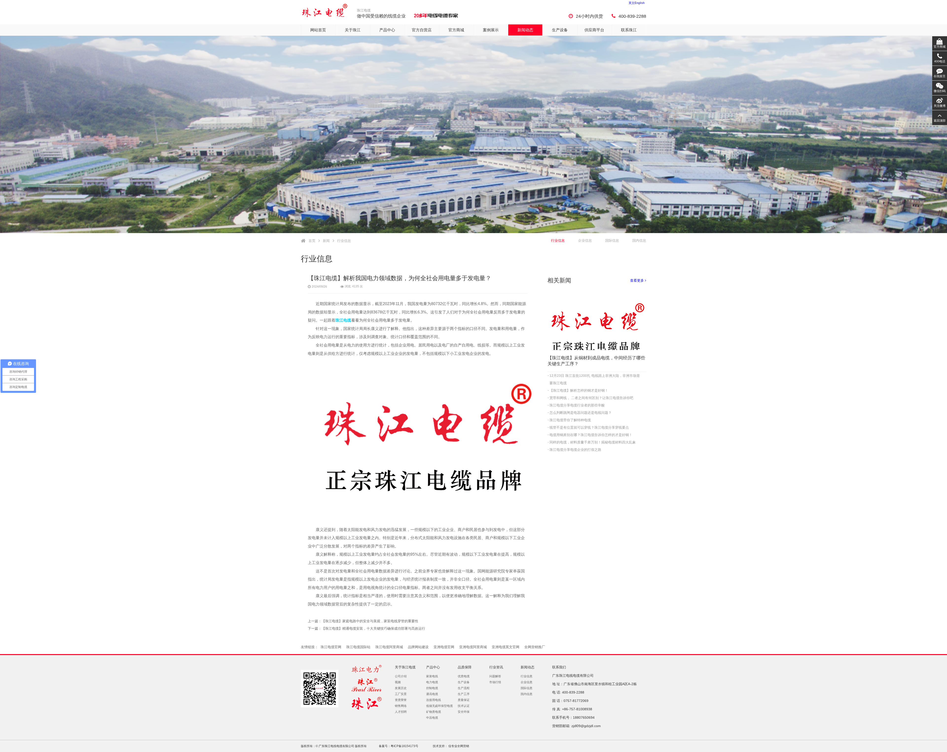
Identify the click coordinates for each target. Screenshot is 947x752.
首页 (312, 241)
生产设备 (560, 30)
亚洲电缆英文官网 (505, 647)
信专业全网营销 (458, 746)
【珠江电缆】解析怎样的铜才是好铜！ (578, 390)
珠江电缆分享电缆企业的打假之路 (575, 450)
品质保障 (465, 667)
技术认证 (464, 706)
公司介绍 (401, 676)
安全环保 (464, 712)
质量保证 (464, 700)
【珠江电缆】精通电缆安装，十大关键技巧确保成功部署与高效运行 (373, 628)
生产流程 (464, 688)
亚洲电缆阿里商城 (473, 647)
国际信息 (612, 240)
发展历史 (401, 688)
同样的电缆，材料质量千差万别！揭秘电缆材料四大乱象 (592, 442)
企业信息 (585, 240)
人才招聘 (401, 712)
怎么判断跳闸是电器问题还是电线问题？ (580, 413)
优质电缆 (464, 676)
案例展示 (491, 30)
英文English (637, 3)
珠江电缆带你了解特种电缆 (570, 420)
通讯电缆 (432, 694)
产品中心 (387, 30)
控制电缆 (432, 688)
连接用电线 (433, 700)
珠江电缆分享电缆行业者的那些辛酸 (577, 405)
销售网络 (401, 706)
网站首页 (318, 30)
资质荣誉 (401, 700)
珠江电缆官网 (331, 647)
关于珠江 (353, 30)
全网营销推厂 (534, 647)
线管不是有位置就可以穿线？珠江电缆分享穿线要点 (589, 427)
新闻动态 (525, 30)
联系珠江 (629, 30)
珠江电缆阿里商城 (389, 647)
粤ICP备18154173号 (404, 746)
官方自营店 (422, 30)
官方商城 (456, 30)
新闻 (326, 241)
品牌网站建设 (418, 647)
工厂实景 (401, 694)
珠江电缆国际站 (358, 647)
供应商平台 (594, 30)
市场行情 (495, 682)
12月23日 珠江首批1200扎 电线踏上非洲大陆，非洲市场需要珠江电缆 (594, 379)
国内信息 (639, 240)
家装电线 (432, 676)
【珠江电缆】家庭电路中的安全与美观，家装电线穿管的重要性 (370, 621)
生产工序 (464, 694)
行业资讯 (496, 667)
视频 (398, 682)
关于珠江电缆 (405, 667)
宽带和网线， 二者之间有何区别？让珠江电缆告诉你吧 (591, 398)
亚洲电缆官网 (444, 647)
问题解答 (495, 676)
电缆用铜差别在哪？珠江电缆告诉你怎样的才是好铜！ (590, 435)
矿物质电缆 (433, 712)
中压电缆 (432, 717)
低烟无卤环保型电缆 (439, 706)
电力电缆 (432, 682)
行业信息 (344, 241)
